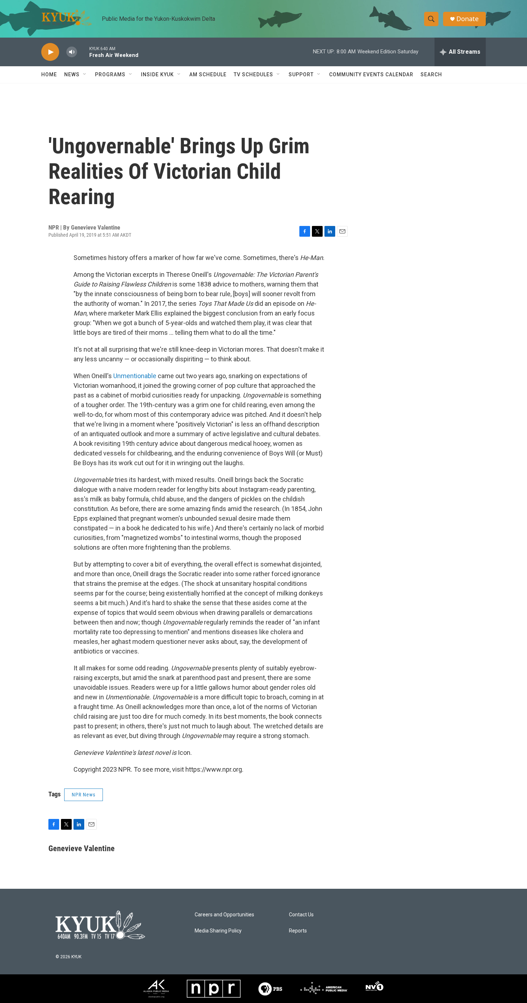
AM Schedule (208, 74)
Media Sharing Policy (218, 931)
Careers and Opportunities (224, 914)
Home (49, 74)
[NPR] (214, 989)
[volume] (72, 52)
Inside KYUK (157, 74)
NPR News (83, 794)
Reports (298, 931)
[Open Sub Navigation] (85, 74)
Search (431, 74)
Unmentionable (134, 376)
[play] (50, 52)
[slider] (83, 52)
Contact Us (301, 914)
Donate (467, 19)
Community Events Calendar (371, 74)
